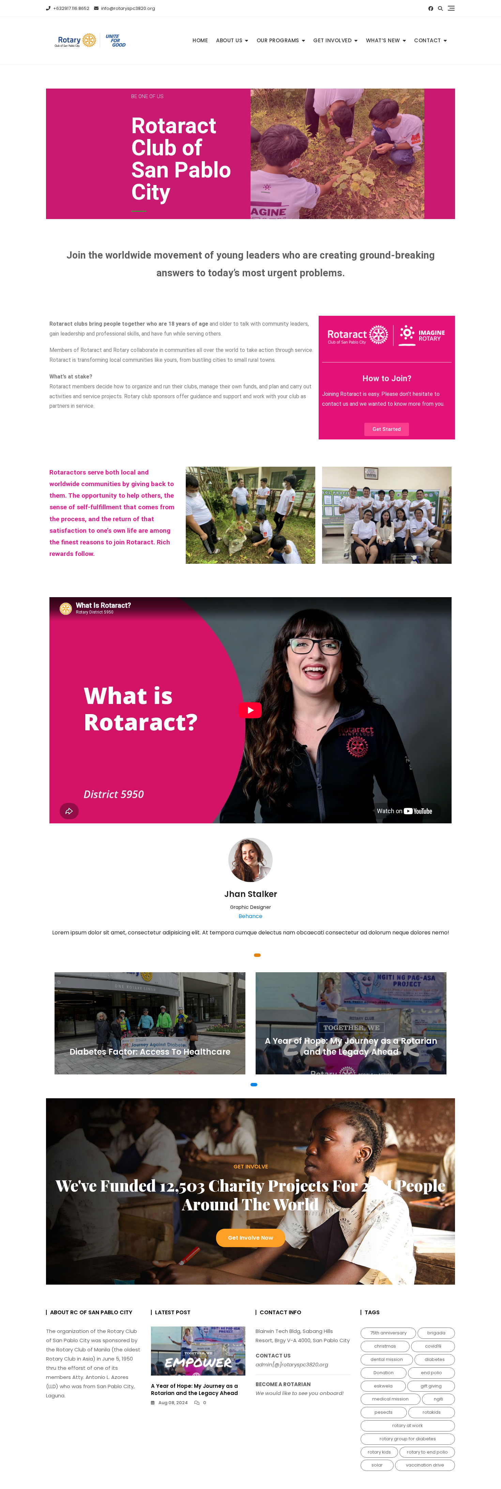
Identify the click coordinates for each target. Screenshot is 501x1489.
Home (200, 40)
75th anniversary (388, 1333)
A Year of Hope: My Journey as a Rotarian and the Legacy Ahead (351, 1046)
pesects (384, 1412)
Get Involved (332, 40)
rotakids (432, 1412)
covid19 (433, 1346)
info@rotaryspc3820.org (127, 8)
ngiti (438, 1399)
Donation (384, 1372)
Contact (427, 40)
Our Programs (278, 40)
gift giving (431, 1386)
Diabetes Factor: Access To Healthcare (150, 1051)
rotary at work (407, 1425)
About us (229, 40)
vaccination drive (425, 1465)
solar (377, 1465)
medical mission (390, 1399)
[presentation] (55, 899)
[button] (242, 955)
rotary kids (379, 1452)
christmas (385, 1346)
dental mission (386, 1359)
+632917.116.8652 (70, 8)
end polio (431, 1372)
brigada (436, 1333)
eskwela (383, 1386)
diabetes (435, 1359)
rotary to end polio (427, 1452)
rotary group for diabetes (408, 1439)
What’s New (383, 40)
